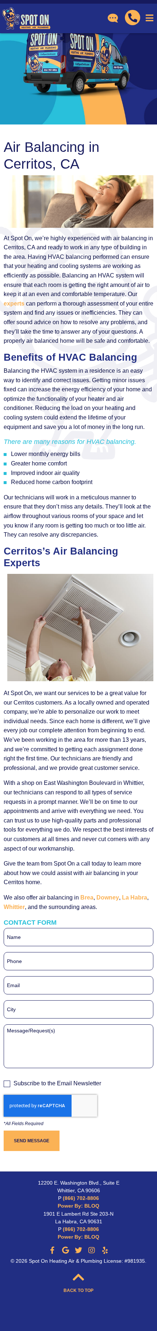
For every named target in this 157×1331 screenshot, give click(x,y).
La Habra (134, 897)
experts (14, 303)
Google (65, 1250)
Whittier (14, 907)
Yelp (104, 1250)
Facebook (52, 1250)
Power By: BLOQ (78, 1206)
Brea (86, 897)
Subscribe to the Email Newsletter (57, 1083)
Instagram (91, 1250)
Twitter (78, 1250)
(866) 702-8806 (81, 1198)
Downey (107, 897)
